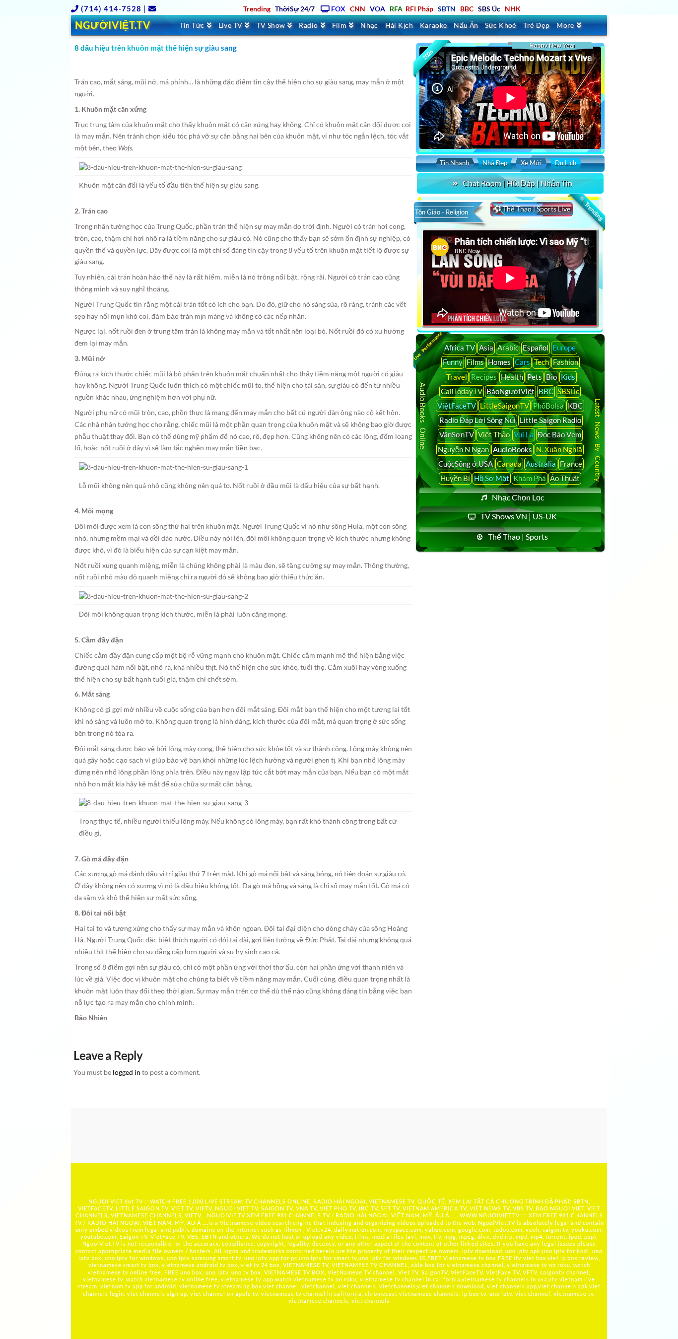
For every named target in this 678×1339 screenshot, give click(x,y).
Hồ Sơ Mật (491, 478)
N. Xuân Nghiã (559, 449)
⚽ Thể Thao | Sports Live (531, 209)
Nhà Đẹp (494, 163)
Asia (486, 347)
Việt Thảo (494, 434)
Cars (522, 361)
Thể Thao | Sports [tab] (518, 536)
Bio (551, 376)
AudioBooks (512, 449)
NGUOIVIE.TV (226, 1215)
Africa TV (459, 347)
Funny (453, 361)
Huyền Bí (455, 478)
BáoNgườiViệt (510, 391)
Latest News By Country (598, 439)
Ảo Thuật (565, 478)
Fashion (565, 361)
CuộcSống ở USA (465, 463)
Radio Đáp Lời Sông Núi (477, 420)
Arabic (508, 347)
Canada (509, 463)
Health (512, 376)
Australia (541, 463)
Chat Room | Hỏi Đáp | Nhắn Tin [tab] (517, 183)
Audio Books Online (422, 415)
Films (475, 361)
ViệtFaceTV (456, 405)
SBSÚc (568, 391)
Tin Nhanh (454, 163)
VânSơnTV (456, 434)
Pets (534, 376)
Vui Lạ (524, 434)
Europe (564, 347)
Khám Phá (529, 478)
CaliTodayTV (461, 391)
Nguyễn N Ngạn (463, 449)
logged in (126, 1072)
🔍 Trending (591, 208)
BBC (546, 391)
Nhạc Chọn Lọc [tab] (518, 497)
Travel (456, 376)
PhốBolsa (548, 405)
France (571, 463)
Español (535, 347)
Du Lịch (565, 163)
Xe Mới (531, 163)
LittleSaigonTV (504, 405)
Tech (541, 361)
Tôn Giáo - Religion (441, 212)
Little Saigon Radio (550, 420)
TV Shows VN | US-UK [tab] (518, 516)
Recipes (484, 376)
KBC (575, 405)
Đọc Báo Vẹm (559, 434)
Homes (499, 361)
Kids (568, 376)
